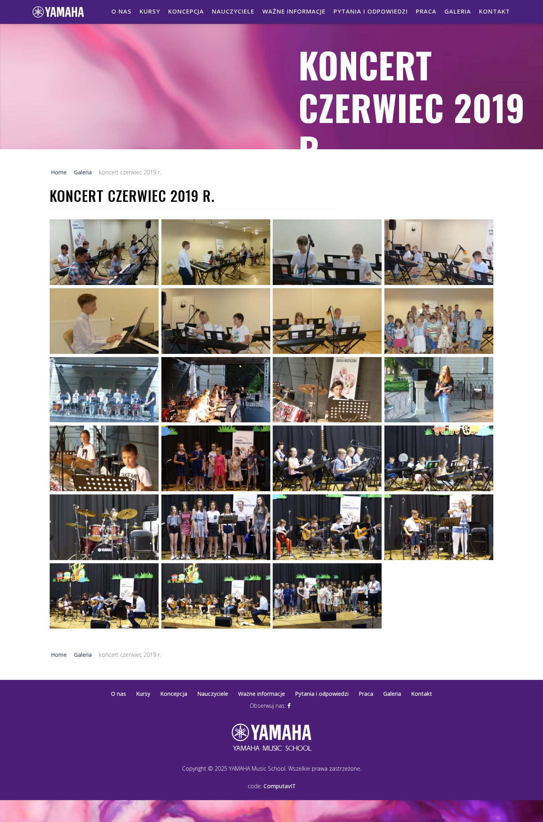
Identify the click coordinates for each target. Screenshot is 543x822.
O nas (121, 11)
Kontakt (494, 11)
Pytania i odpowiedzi (371, 11)
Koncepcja (186, 11)
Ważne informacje (294, 11)
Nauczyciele (233, 11)
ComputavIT (280, 786)
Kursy (150, 11)
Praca (426, 11)
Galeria (457, 11)
